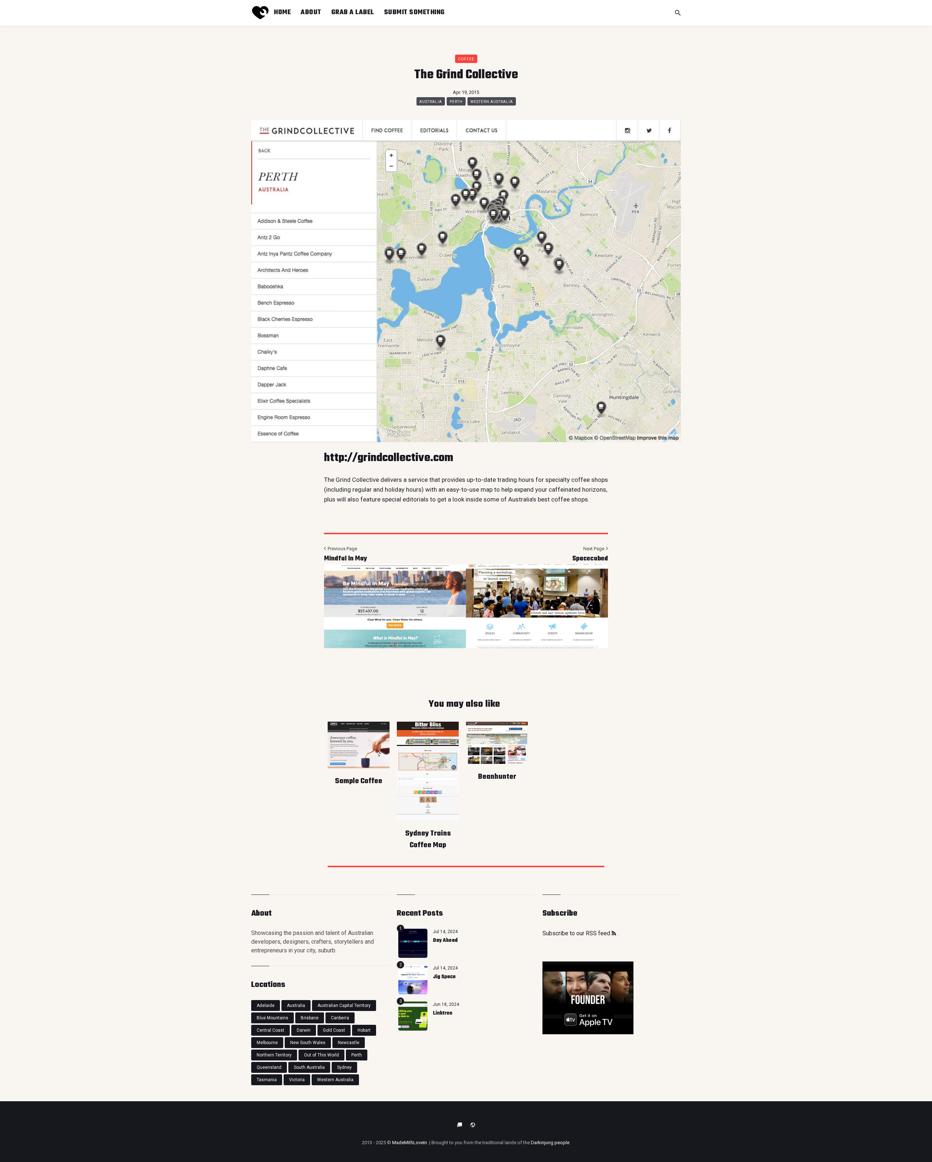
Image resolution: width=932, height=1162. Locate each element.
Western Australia (491, 102)
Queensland (269, 1067)
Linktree (443, 1013)
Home (282, 12)
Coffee (466, 59)
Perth (456, 102)
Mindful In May (345, 559)
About (311, 12)
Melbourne (267, 1042)
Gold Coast (334, 1030)
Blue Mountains (272, 1017)
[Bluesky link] (459, 1124)
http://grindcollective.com (388, 458)
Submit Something (414, 12)
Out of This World (321, 1055)
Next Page (594, 548)
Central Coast (270, 1030)
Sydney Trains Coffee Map (428, 839)
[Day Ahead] (412, 943)
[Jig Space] (412, 979)
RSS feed (599, 933)
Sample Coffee (358, 781)
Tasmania (267, 1079)
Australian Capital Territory (344, 1005)
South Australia (309, 1067)
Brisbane (310, 1017)
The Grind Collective (351, 479)
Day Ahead (445, 940)
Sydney (344, 1067)
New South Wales (307, 1042)
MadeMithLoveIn (409, 1142)
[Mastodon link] (472, 1124)
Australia (430, 102)
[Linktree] (412, 1016)
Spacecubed (590, 559)
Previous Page (342, 548)
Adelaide (266, 1005)
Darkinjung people (550, 1142)
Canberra (340, 1017)
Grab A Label (352, 12)
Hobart (364, 1030)
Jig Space (444, 977)
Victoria (297, 1079)
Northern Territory (274, 1055)
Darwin (304, 1030)
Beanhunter (497, 776)
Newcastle (348, 1042)
